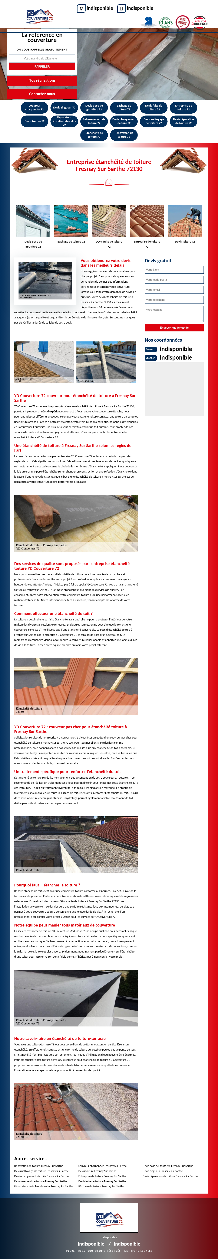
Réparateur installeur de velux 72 (64, 121)
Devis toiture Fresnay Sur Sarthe (97, 1171)
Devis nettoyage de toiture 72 (154, 121)
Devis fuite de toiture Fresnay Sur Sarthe (102, 1181)
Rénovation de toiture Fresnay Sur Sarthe (38, 1166)
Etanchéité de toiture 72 (94, 135)
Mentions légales (138, 1251)
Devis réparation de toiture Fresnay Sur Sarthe (170, 1176)
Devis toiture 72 (34, 121)
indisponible (100, 8)
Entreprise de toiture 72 (183, 107)
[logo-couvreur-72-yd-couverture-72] (39, 14)
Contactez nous (42, 94)
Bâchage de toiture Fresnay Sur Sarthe (101, 1186)
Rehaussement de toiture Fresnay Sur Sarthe (40, 1181)
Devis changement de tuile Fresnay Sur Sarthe (41, 1176)
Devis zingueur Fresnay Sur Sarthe (163, 1171)
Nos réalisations (42, 81)
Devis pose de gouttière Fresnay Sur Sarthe (168, 1166)
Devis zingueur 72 (64, 107)
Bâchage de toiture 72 (124, 107)
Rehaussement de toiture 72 (94, 121)
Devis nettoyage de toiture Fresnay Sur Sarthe (41, 1171)
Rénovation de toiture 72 (124, 135)
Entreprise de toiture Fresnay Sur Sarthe (102, 1176)
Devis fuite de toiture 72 (153, 107)
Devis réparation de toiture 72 (183, 121)
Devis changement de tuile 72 (124, 121)
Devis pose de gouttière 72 (94, 107)
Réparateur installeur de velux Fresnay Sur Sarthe (43, 1186)
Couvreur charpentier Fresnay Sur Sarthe (102, 1166)
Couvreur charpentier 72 (34, 107)
